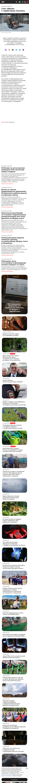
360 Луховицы (10, 122)
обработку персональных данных (10, 774)
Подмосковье (5, 14)
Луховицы (19, 14)
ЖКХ (10, 14)
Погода (14, 14)
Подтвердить (14, 779)
